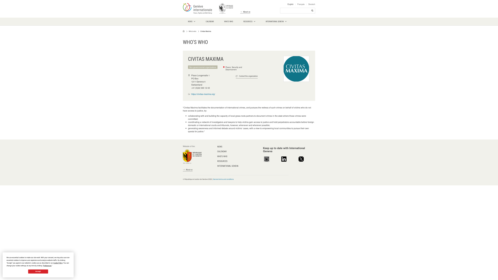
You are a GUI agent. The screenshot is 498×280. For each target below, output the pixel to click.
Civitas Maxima (205, 31)
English (290, 4)
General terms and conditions (223, 179)
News (219, 146)
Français (301, 4)
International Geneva (227, 166)
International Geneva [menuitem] (275, 21)
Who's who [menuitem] (228, 21)
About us (246, 12)
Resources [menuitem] (248, 21)
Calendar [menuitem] (210, 21)
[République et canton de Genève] (192, 156)
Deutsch (311, 4)
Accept (38, 271)
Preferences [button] (47, 266)
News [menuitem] (190, 21)
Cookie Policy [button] (58, 263)
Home (184, 31)
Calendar (222, 151)
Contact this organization (248, 76)
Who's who (192, 31)
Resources (222, 161)
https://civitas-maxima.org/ (203, 94)
